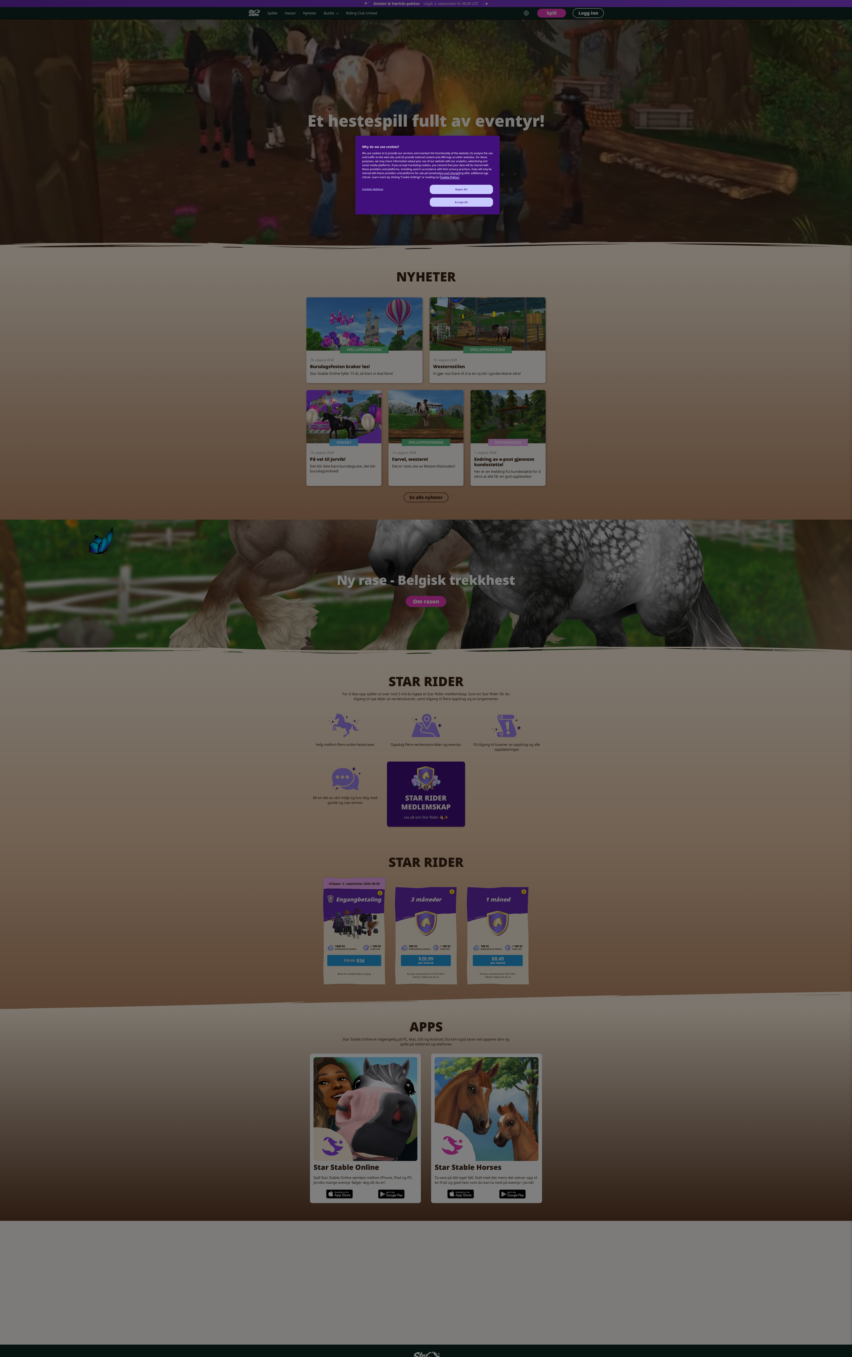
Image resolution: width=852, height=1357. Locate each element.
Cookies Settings (372, 188)
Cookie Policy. (450, 177)
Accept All (461, 202)
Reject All (461, 189)
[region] (427, 175)
